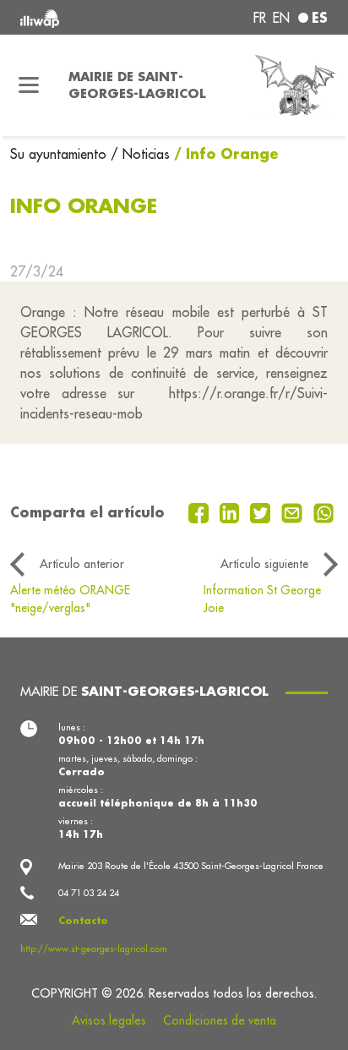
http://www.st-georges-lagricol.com (93, 948)
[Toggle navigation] (29, 85)
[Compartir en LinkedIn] (231, 511)
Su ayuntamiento (60, 153)
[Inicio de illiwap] (78, 17)
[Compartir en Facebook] (200, 511)
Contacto (83, 921)
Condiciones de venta (219, 1020)
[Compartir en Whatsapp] (324, 511)
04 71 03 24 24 (88, 893)
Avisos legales (109, 1020)
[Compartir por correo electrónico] (294, 511)
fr (259, 17)
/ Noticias (140, 153)
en (281, 17)
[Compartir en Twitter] (262, 511)
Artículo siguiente (264, 563)
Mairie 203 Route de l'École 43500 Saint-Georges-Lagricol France (191, 866)
